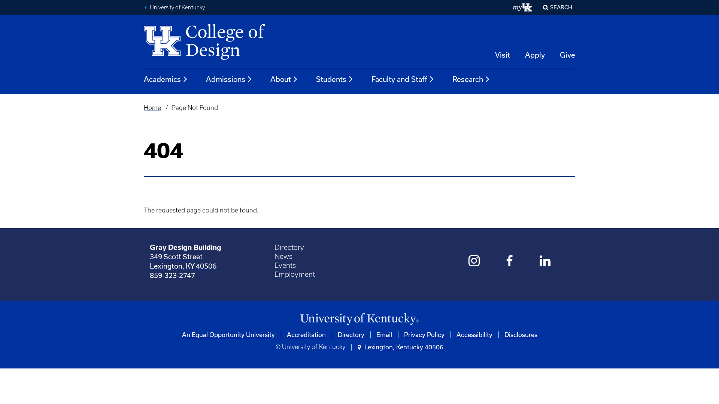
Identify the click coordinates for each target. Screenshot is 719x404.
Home (152, 107)
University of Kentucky (177, 7)
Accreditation (306, 334)
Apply (535, 54)
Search (561, 7)
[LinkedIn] (545, 261)
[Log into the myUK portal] (523, 7)
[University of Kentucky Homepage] (359, 319)
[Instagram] (474, 261)
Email (384, 334)
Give (567, 54)
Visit (502, 54)
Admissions (225, 79)
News (283, 256)
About (280, 79)
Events (285, 265)
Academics (162, 79)
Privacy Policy (424, 334)
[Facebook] (509, 261)
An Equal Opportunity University (228, 334)
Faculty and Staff (399, 79)
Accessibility (474, 334)
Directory (289, 247)
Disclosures (520, 334)
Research (467, 79)
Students (331, 79)
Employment (294, 274)
